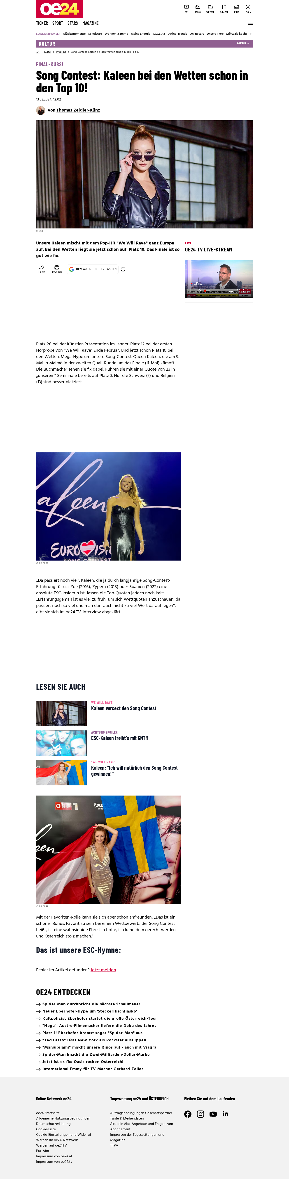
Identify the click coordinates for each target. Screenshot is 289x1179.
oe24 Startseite (48, 1113)
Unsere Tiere (215, 34)
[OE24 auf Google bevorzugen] (123, 269)
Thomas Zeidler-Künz (78, 110)
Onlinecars (197, 34)
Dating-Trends (177, 34)
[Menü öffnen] (250, 23)
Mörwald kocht (236, 34)
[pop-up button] (238, 290)
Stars (73, 23)
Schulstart (95, 34)
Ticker (42, 23)
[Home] (38, 52)
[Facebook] (187, 1114)
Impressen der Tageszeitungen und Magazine (137, 1137)
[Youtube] (213, 1114)
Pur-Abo (42, 1151)
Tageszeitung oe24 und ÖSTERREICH (139, 1098)
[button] (192, 290)
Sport (57, 23)
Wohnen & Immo (116, 34)
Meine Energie (140, 34)
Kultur (47, 44)
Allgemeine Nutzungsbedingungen (63, 1119)
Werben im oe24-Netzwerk (57, 1140)
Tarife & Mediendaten (127, 1119)
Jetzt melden (103, 970)
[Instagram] (200, 1114)
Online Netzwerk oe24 (54, 1098)
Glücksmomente (74, 34)
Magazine (90, 23)
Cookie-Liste (46, 1129)
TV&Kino (61, 52)
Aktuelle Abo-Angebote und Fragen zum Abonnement (141, 1126)
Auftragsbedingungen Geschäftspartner (141, 1113)
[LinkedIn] (225, 1114)
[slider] (207, 290)
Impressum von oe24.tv (54, 1162)
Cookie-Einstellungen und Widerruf (63, 1135)
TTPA (114, 1146)
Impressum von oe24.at (54, 1156)
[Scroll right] (250, 34)
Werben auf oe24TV (51, 1146)
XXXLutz (159, 34)
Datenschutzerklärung (53, 1124)
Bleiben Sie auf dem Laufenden (209, 1098)
